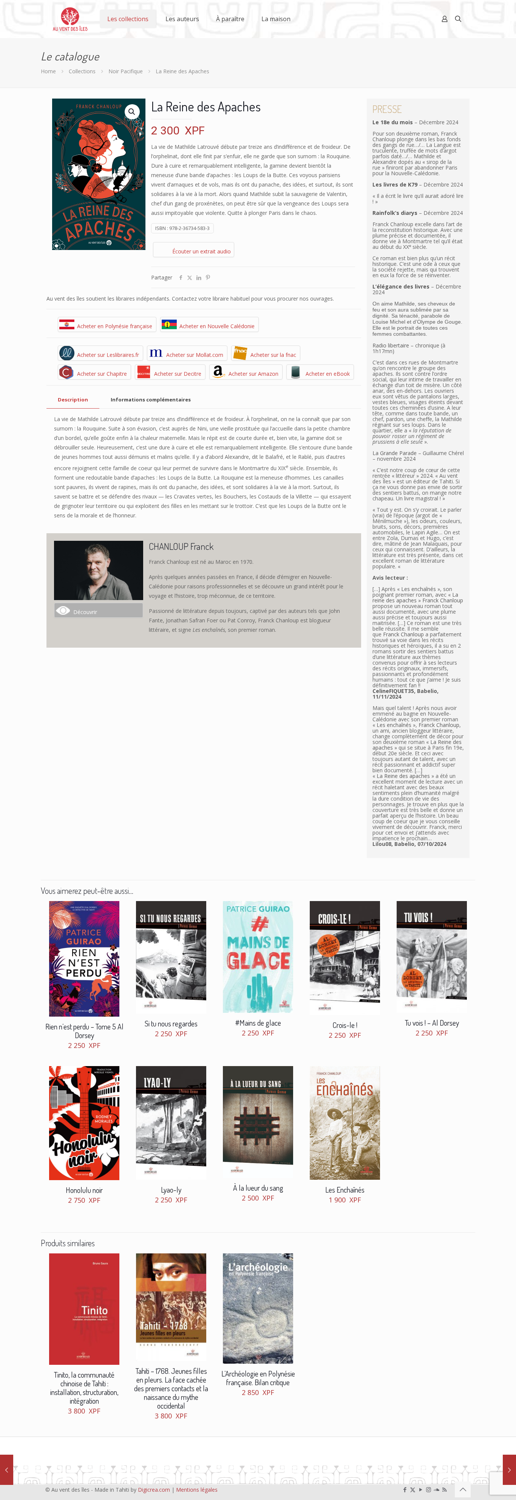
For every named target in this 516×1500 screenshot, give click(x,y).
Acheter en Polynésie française (114, 326)
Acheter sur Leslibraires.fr (108, 354)
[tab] (72, 399)
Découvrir (85, 612)
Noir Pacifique (125, 71)
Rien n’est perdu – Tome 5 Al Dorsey (84, 1031)
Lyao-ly (171, 1189)
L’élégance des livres (400, 286)
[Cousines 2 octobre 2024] (509, 1470)
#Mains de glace (258, 1023)
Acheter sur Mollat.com (194, 354)
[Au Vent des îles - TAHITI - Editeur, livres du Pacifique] (70, 19)
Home (48, 71)
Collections (82, 71)
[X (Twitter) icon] (413, 1489)
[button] (132, 111)
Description (73, 399)
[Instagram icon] (428, 1489)
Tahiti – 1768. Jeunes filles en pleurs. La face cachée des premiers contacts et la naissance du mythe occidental (171, 1388)
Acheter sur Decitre (177, 373)
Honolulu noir (84, 1190)
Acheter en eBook (328, 373)
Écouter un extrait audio (201, 251)
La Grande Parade (394, 453)
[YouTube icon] (420, 1489)
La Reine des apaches (403, 775)
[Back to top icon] (463, 1489)
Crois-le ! (344, 1025)
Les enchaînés (418, 589)
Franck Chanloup (442, 600)
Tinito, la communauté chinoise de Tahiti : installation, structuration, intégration (84, 1388)
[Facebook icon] (405, 1489)
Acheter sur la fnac (273, 354)
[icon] (436, 1489)
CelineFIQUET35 (393, 690)
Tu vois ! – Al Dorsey (432, 1023)
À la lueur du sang (258, 1188)
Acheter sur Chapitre (102, 373)
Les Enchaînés (345, 1189)
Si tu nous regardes (171, 1023)
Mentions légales (197, 1489)
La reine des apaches (415, 597)
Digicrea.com (154, 1489)
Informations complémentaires (151, 399)
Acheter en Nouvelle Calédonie (217, 326)
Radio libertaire (390, 345)
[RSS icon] (444, 1489)
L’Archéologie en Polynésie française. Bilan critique (258, 1378)
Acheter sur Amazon (253, 373)
